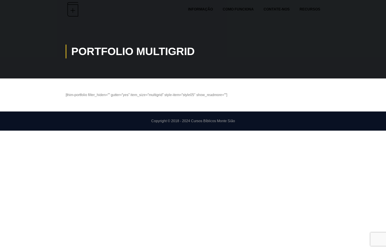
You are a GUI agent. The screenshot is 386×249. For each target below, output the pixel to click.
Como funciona (238, 9)
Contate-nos (277, 9)
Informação (200, 9)
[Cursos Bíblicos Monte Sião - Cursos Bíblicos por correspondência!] (81, 9)
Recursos (310, 9)
